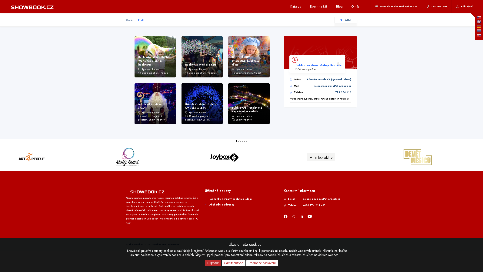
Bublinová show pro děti (200, 64)
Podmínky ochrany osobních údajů (230, 199)
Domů (129, 20)
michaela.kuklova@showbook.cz (332, 86)
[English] (479, 22)
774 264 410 (343, 92)
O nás (355, 6)
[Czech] (479, 17)
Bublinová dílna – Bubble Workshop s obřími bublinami (154, 60)
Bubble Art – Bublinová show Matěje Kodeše (247, 109)
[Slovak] (479, 35)
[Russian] (479, 31)
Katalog (295, 6)
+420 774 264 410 (314, 205)
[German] (479, 26)
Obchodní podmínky (221, 204)
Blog (339, 6)
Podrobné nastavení (262, 263)
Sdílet (347, 20)
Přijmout (212, 263)
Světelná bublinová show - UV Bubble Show (201, 106)
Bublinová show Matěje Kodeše (318, 65)
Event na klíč (319, 6)
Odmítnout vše (233, 263)
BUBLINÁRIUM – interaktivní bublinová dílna (246, 60)
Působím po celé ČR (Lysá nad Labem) (329, 79)
